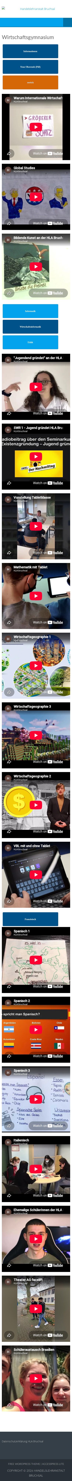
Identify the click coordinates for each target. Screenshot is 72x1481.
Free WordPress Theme (24, 1464)
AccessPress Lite (53, 1464)
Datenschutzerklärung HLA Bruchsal (22, 1441)
